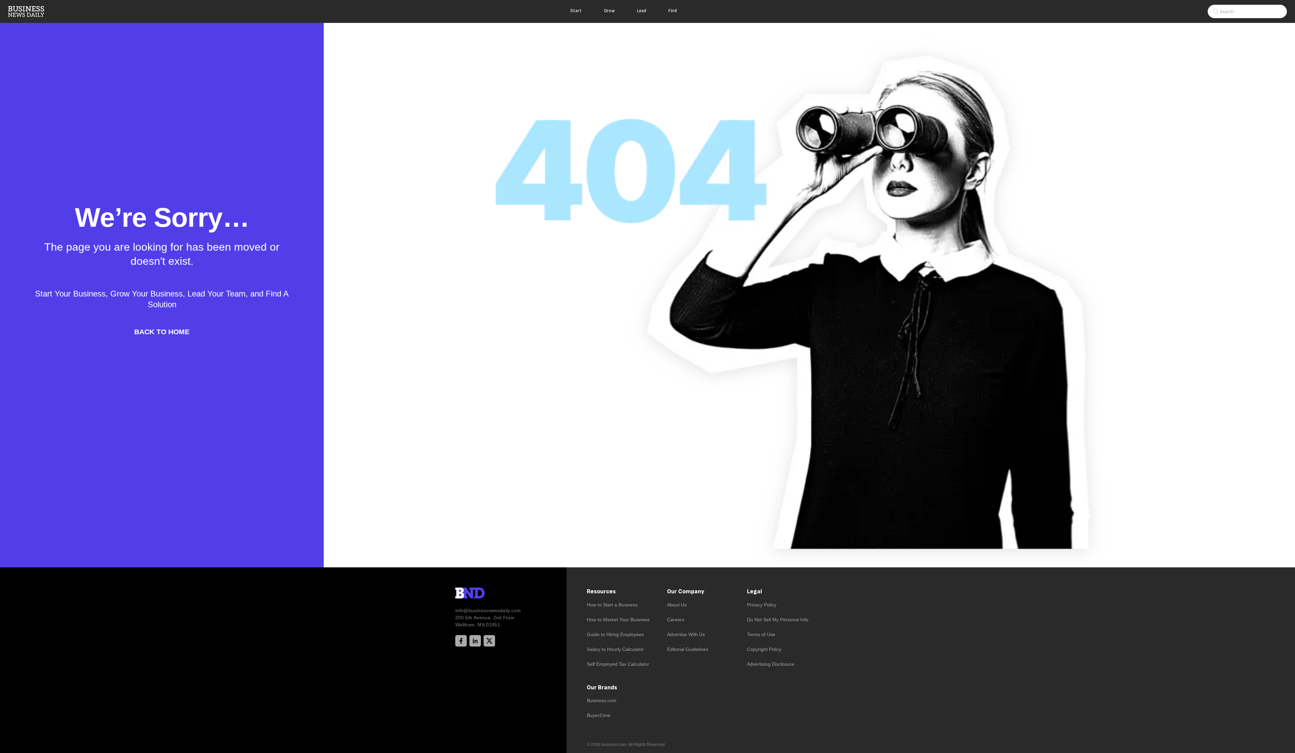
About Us (677, 604)
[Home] (31, 11)
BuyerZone (598, 715)
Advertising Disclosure (770, 664)
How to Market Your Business (618, 619)
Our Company (685, 591)
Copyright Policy (764, 649)
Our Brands (602, 687)
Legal (754, 591)
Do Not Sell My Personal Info (777, 619)
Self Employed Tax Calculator (618, 664)
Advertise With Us (686, 634)
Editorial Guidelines (687, 649)
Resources (601, 591)
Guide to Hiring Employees (615, 634)
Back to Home (162, 332)
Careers (675, 619)
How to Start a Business (612, 604)
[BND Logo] (484, 594)
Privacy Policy (761, 604)
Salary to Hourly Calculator (615, 649)
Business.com (601, 700)
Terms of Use (761, 634)
